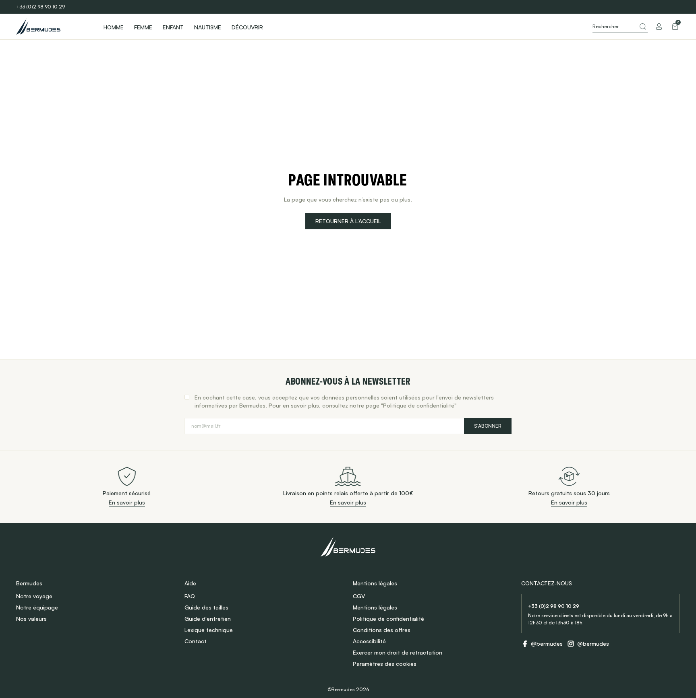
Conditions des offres (381, 629)
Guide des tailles (206, 607)
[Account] (659, 26)
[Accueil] (52, 26)
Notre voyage (34, 596)
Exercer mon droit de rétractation (397, 652)
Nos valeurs (31, 618)
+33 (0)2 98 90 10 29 (40, 7)
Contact (195, 641)
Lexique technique (208, 629)
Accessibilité (369, 641)
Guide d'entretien (207, 618)
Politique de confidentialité (388, 618)
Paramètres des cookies (384, 663)
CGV (359, 596)
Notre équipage (37, 607)
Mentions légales (375, 607)
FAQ (189, 596)
